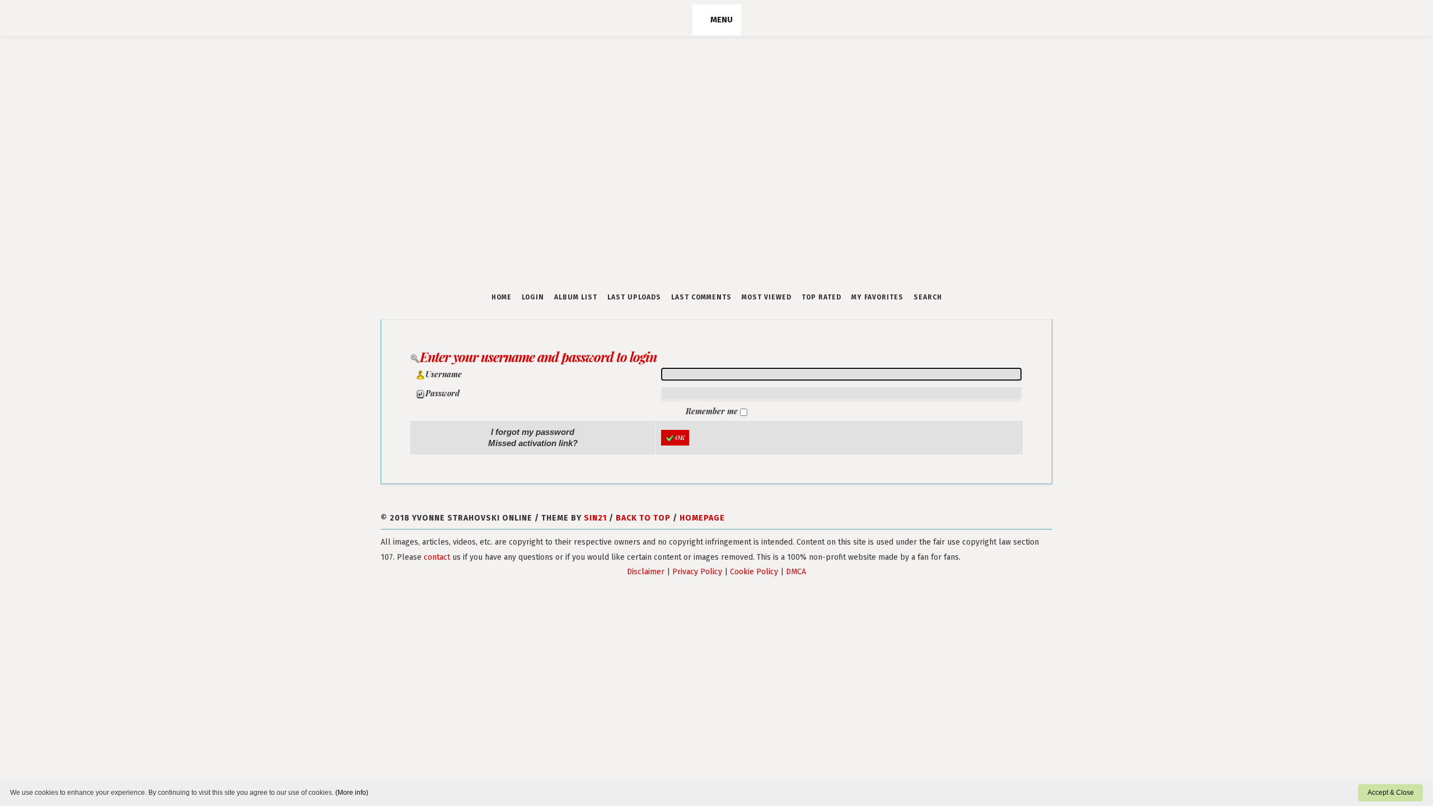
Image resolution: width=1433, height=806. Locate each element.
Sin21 (595, 518)
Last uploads (634, 297)
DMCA (796, 572)
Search (928, 297)
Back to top (643, 518)
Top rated (821, 297)
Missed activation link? (533, 443)
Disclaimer (645, 572)
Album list (575, 297)
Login (533, 297)
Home (501, 297)
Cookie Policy (754, 572)
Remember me (713, 411)
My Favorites (877, 297)
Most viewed (767, 297)
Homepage (702, 518)
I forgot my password (532, 432)
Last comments (701, 297)
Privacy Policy (697, 572)
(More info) (351, 792)
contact (437, 557)
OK (680, 437)
